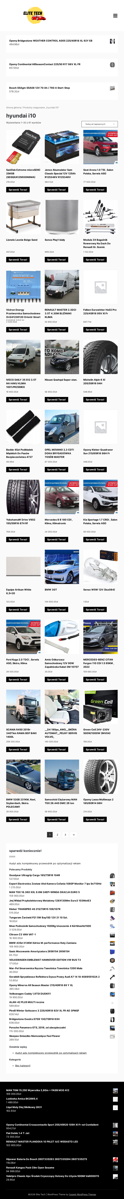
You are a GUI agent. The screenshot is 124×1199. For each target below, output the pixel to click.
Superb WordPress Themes (82, 1194)
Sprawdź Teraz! (18, 189)
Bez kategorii (22, 1065)
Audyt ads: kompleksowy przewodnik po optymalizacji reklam (45, 863)
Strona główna (13, 107)
